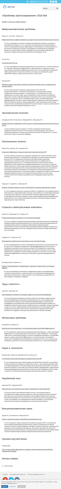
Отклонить (22, 486)
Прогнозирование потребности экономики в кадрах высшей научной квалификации (26, 294)
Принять (4, 486)
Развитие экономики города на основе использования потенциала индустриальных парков (29, 187)
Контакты (5, 474)
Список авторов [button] (8, 466)
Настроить (13, 486)
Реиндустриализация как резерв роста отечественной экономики (21, 217)
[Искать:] (39, 2)
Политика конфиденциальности (36, 474)
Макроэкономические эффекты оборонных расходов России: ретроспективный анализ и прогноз (30, 39)
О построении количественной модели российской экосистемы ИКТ (22, 358)
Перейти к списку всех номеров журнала (14, 21)
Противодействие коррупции (17, 474)
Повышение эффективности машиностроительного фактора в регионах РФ (24, 152)
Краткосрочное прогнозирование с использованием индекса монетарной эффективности (28, 328)
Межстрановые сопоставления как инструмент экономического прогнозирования (26, 389)
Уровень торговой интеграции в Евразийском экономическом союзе (22, 419)
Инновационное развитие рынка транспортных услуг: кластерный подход (23, 241)
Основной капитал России (9, 63)
